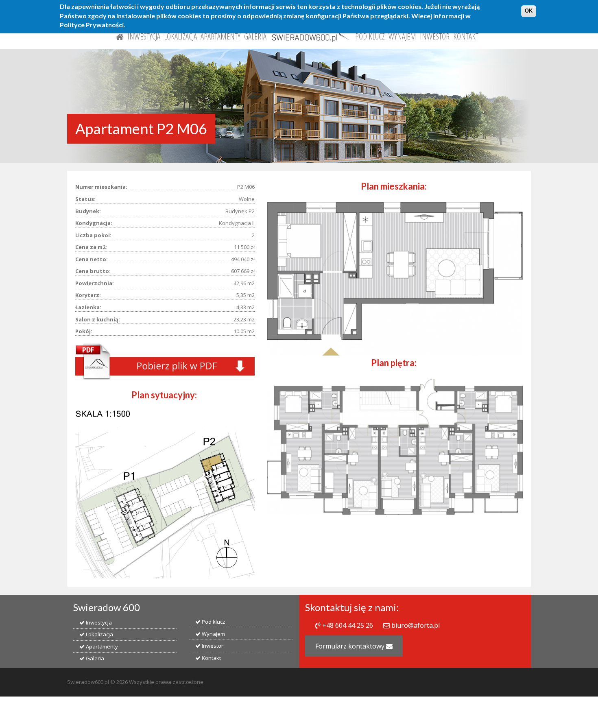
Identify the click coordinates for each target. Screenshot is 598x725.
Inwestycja (143, 36)
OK (529, 11)
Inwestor (435, 36)
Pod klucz (370, 36)
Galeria (255, 36)
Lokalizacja (180, 36)
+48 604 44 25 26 (347, 625)
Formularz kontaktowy (350, 646)
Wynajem (402, 36)
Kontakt (465, 36)
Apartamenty (220, 36)
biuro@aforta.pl (415, 625)
